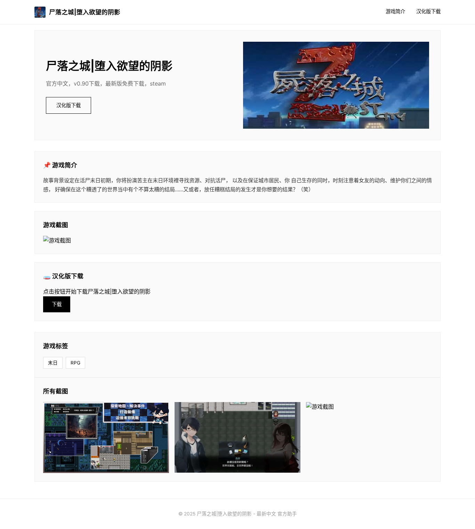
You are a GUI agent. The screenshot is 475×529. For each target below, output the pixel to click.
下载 (57, 304)
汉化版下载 (428, 11)
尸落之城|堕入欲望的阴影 (84, 12)
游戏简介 (395, 11)
